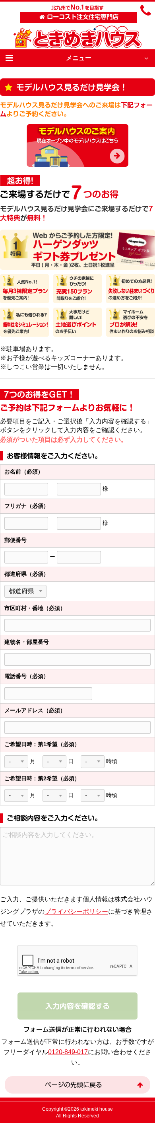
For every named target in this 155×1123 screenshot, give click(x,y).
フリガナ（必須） (26, 506)
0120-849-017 (68, 1052)
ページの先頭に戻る (73, 1085)
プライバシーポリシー (76, 911)
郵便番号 (15, 540)
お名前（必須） (23, 471)
